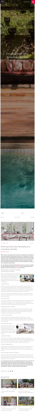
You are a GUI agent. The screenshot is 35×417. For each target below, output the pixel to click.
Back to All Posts (17, 217)
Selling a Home (5, 243)
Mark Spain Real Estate (5, 251)
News (2, 243)
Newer (32, 217)
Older (3, 217)
